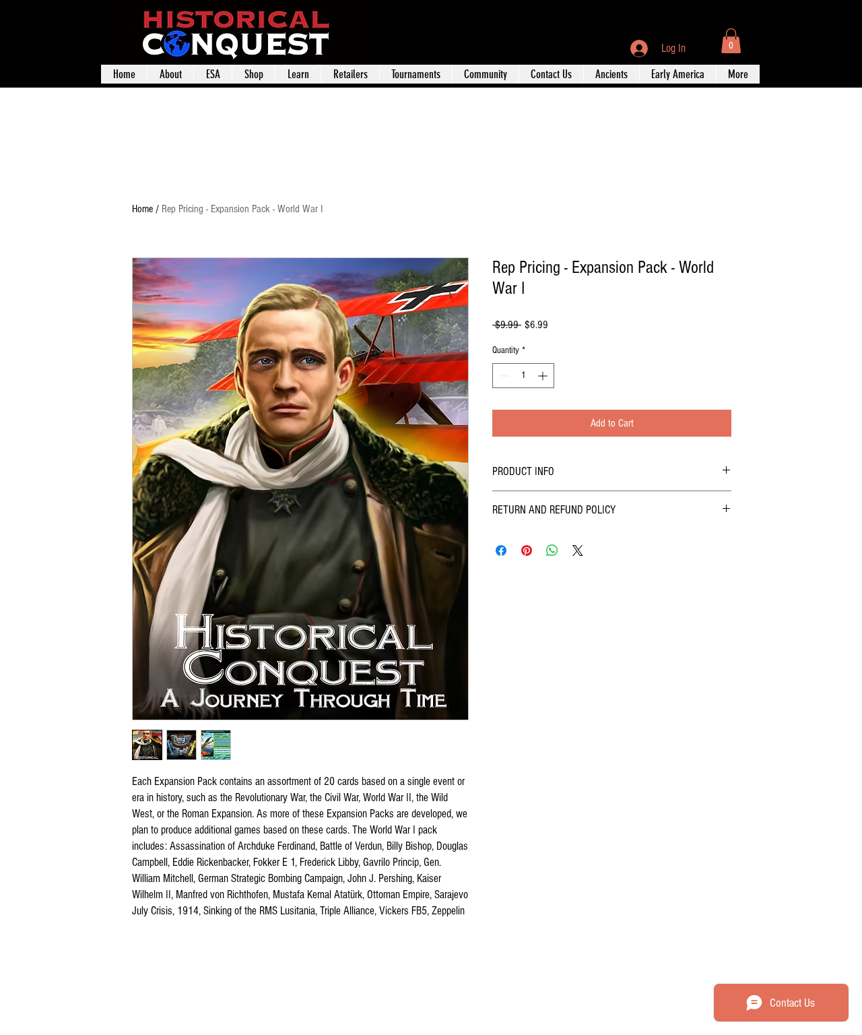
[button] (731, 40)
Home (142, 209)
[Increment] (543, 375)
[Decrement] (502, 375)
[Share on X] (578, 550)
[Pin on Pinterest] (527, 550)
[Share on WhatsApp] (552, 550)
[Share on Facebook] (501, 550)
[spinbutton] (523, 375)
